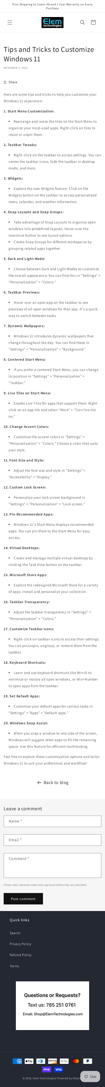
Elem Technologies (45, 1078)
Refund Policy (21, 955)
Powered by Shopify (69, 1078)
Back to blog (56, 782)
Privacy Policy (20, 944)
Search (15, 933)
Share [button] (13, 82)
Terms (14, 966)
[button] (9, 22)
